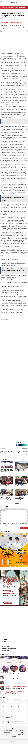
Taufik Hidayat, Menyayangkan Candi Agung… (14, 717)
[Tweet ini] (20, 445)
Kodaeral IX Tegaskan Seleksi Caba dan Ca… (15, 688)
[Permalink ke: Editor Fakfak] (1, 18)
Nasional (14, 681)
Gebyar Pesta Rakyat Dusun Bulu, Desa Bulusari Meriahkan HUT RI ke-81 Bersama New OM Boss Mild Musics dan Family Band (6, 472)
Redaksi (7, 734)
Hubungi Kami (14, 736)
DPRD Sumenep (5, 644)
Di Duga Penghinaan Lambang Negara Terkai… (14, 722)
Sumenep (4, 641)
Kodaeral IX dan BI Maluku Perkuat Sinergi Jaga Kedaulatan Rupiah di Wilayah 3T (6, 499)
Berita (1, 672)
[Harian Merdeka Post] (14, 1)
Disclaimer (20, 732)
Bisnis (9, 691)
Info (11, 681)
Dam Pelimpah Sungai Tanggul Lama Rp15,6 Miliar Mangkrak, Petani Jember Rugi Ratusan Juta (20, 471)
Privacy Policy (7, 732)
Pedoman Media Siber (7, 730)
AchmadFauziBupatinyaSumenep (9, 648)
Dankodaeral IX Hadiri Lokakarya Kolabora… (15, 683)
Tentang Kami (21, 734)
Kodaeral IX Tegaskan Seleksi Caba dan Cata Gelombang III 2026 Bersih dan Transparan (21, 486)
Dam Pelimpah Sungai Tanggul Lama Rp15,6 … (15, 678)
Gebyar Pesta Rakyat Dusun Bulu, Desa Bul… (10, 673)
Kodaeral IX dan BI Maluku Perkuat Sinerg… (14, 693)
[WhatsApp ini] (26, 445)
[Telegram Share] (23, 445)
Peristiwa (11, 704)
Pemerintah (21, 691)
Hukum (10, 709)
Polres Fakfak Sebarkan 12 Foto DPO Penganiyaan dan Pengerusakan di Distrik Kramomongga (21, 451)
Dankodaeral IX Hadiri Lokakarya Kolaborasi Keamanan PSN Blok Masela (6, 486)
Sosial (14, 704)
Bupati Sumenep (5, 646)
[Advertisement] (14, 380)
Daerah (4, 672)
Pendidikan (19, 686)
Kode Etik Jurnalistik (20, 730)
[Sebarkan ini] (17, 445)
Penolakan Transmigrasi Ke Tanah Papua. (15, 701)
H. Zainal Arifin (5, 650)
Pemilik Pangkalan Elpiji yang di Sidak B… (15, 706)
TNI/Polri (18, 681)
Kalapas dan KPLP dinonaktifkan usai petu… (16, 711)
